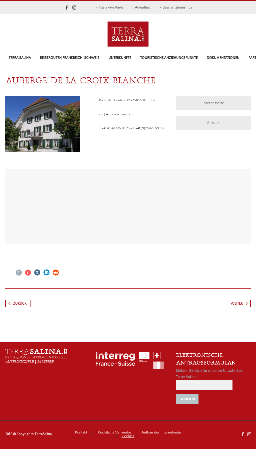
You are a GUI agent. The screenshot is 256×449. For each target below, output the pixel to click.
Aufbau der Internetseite (161, 432)
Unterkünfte (119, 58)
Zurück (213, 122)
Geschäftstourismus (177, 8)
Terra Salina (20, 58)
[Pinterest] (28, 273)
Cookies (128, 436)
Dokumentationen (223, 58)
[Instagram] (74, 8)
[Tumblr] (37, 273)
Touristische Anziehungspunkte (169, 58)
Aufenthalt (142, 8)
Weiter (237, 304)
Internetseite (213, 103)
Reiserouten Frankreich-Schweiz (70, 58)
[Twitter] (19, 273)
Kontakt (81, 432)
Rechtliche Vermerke (114, 432)
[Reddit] (56, 273)
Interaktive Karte (111, 8)
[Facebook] (66, 8)
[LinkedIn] (47, 273)
